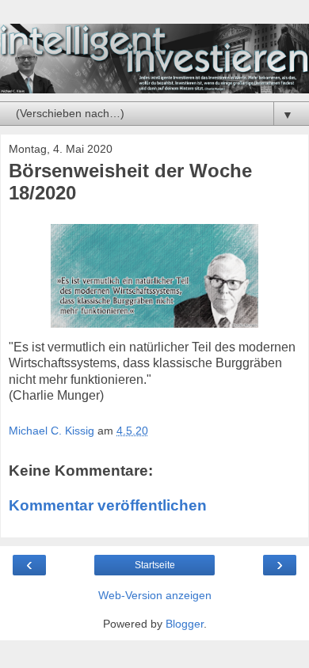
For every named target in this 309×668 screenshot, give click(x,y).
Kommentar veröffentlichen (108, 505)
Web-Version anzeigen (155, 595)
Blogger (185, 623)
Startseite (155, 565)
